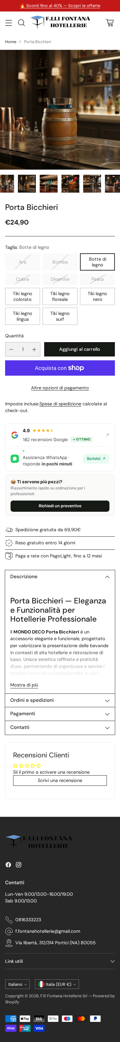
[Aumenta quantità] (34, 349)
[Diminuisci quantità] (11, 349)
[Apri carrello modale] (109, 22)
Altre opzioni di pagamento (60, 388)
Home (10, 41)
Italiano (15, 984)
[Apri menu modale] (8, 22)
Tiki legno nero (97, 296)
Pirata (98, 279)
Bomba (60, 262)
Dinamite (60, 279)
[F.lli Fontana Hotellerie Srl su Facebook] (8, 866)
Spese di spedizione (60, 404)
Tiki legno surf (60, 316)
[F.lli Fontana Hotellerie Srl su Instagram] (18, 866)
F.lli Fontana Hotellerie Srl (64, 996)
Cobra (22, 279)
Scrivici (93, 458)
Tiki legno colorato (22, 296)
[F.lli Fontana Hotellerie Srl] (60, 23)
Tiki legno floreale (60, 296)
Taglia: (27, 247)
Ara (22, 262)
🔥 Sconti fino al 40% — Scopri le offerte (60, 5)
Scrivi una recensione (60, 780)
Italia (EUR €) (58, 984)
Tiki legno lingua (22, 316)
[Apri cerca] (21, 22)
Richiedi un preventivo (60, 505)
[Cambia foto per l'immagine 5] (49, 184)
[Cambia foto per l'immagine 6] (70, 184)
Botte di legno (97, 262)
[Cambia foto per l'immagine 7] (92, 184)
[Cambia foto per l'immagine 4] (27, 184)
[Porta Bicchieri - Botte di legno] (60, 110)
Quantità (14, 336)
